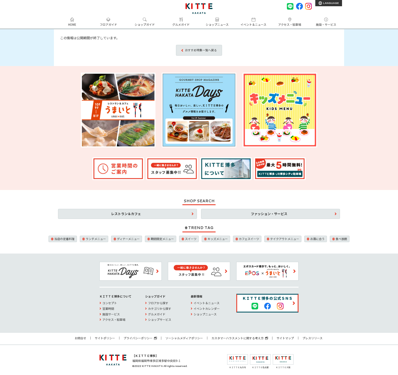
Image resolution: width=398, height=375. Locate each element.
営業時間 (108, 308)
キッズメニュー (217, 239)
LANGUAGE (330, 3)
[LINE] (290, 6)
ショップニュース (217, 24)
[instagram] (308, 6)
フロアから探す (158, 303)
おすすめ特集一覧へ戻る (201, 50)
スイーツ (191, 239)
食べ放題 (341, 239)
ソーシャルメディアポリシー (184, 338)
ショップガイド (145, 24)
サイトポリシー (105, 338)
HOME (72, 24)
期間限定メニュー (162, 239)
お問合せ (80, 338)
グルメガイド (181, 24)
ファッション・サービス (269, 213)
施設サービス (111, 314)
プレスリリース (312, 338)
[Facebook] (299, 6)
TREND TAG (200, 227)
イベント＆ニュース (253, 24)
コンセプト (109, 303)
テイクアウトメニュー (284, 239)
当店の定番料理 (64, 239)
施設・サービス (326, 24)
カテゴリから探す (159, 308)
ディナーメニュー (128, 239)
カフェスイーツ (249, 239)
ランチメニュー (96, 239)
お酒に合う (317, 239)
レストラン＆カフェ (126, 213)
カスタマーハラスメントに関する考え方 (237, 338)
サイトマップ (285, 338)
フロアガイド (108, 24)
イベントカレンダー (207, 308)
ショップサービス (159, 319)
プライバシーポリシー (138, 338)
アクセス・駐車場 (289, 24)
